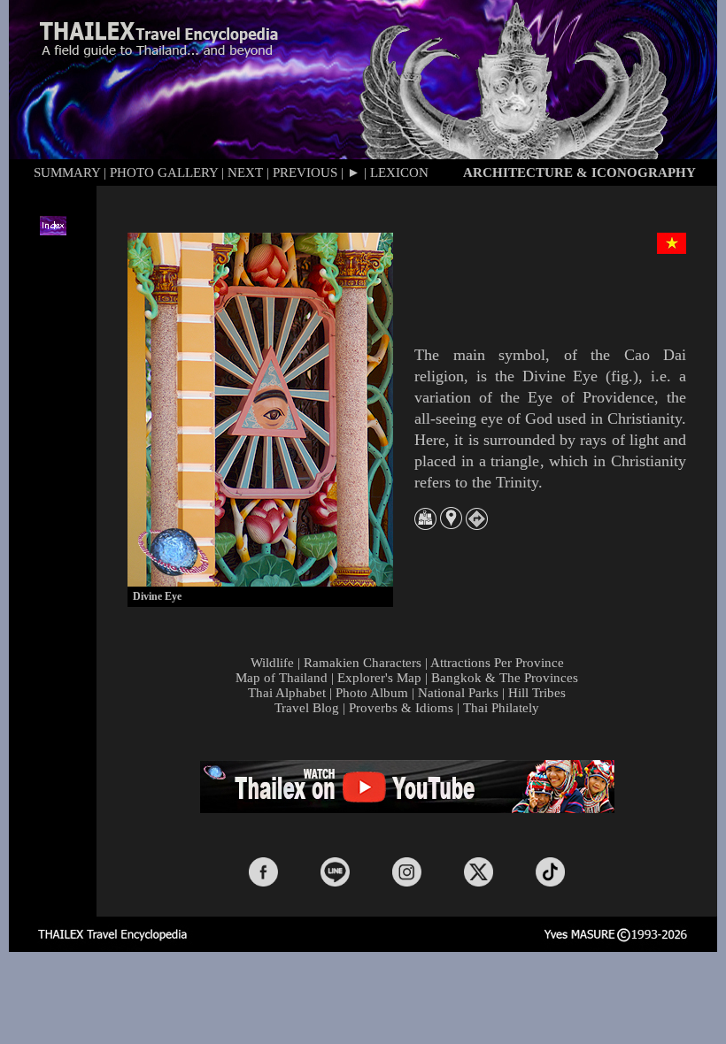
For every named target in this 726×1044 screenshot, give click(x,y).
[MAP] (425, 525)
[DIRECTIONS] (477, 525)
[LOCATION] (451, 524)
